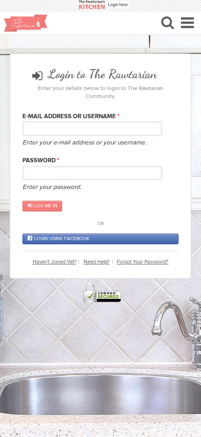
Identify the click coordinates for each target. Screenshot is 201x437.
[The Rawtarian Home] (25, 23)
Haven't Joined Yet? (54, 262)
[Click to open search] (167, 22)
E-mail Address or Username (71, 116)
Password (40, 160)
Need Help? (96, 262)
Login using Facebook (61, 238)
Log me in (45, 206)
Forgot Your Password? (142, 262)
